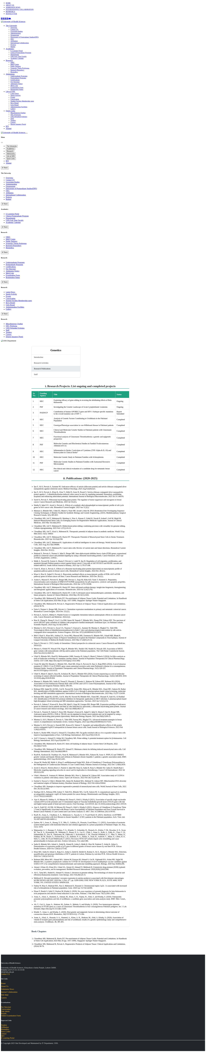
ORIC (12, 62)
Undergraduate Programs (18, 76)
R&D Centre (14, 64)
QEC (12, 39)
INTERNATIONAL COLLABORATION (19, 9)
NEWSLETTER (11, 14)
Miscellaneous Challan (18, 113)
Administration (15, 33)
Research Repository (17, 70)
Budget (12, 47)
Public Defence (15, 66)
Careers (12, 122)
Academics (10, 49)
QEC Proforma (15, 115)
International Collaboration (19, 43)
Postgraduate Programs (18, 78)
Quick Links (10, 111)
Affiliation (14, 41)
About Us (4, 986)
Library (4, 1034)
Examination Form (16, 87)
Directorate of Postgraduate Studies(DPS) (24, 37)
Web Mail (4, 995)
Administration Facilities (18, 107)
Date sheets (5, 1011)
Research (9, 60)
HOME (8, 3)
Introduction (38, 357)
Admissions (10, 74)
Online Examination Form (11, 1016)
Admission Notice (16, 84)
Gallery (12, 109)
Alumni (8, 128)
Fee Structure (15, 82)
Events (12, 97)
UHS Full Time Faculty (18, 56)
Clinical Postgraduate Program (20, 53)
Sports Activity (15, 95)
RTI (7, 126)
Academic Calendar (17, 58)
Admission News (7, 989)
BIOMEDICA (10, 12)
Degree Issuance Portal (18, 124)
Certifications (15, 80)
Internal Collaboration (9, 992)
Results (3, 1013)
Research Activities (41, 363)
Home (3, 983)
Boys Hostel (14, 103)
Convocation (14, 99)
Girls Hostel (14, 105)
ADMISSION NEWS (13, 7)
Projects (13, 45)
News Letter (5, 1032)
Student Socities (22, 101)
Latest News (14, 93)
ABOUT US (10, 5)
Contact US (14, 29)
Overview (13, 28)
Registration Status (16, 89)
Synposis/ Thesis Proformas (19, 68)
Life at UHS (10, 91)
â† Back (5, 168)
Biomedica (14, 72)
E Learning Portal (16, 51)
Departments (14, 55)
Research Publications (42, 369)
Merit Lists (14, 86)
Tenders (13, 120)
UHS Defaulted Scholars (18, 117)
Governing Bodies (16, 31)
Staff (12, 118)
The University (11, 26)
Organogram (14, 35)
